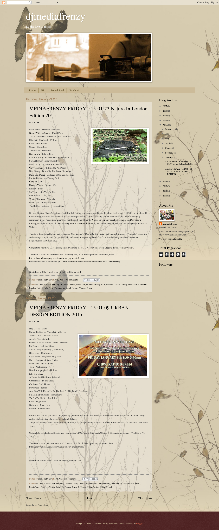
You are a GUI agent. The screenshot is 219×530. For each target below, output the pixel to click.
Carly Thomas (36, 167)
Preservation (59, 288)
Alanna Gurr (49, 483)
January (168, 157)
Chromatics (91, 483)
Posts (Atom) (43, 504)
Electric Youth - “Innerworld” (119, 247)
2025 (165, 106)
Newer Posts (33, 498)
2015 (165, 124)
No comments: (72, 279)
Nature (40, 288)
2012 (165, 190)
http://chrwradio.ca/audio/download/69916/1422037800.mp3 (92, 261)
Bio (43, 90)
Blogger (139, 523)
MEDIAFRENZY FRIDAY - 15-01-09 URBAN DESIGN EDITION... (179, 171)
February (169, 152)
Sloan (74, 487)
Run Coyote (34, 153)
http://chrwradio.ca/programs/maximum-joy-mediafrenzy (56, 258)
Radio (32, 90)
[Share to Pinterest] (98, 280)
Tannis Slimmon (37, 199)
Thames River (85, 288)
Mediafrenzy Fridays (38, 487)
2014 (165, 181)
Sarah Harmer (72, 288)
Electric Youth (36, 185)
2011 (165, 195)
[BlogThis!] (88, 280)
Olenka (51, 487)
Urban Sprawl (106, 487)
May (167, 138)
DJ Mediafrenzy (93, 284)
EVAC (137, 483)
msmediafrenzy (170, 223)
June (167, 133)
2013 (165, 186)
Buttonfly (60, 483)
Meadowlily (133, 284)
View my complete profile (170, 238)
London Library (120, 284)
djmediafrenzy (55, 16)
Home (89, 498)
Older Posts (145, 498)
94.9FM (39, 284)
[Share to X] (91, 280)
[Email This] (85, 280)
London (109, 284)
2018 (165, 110)
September (170, 129)
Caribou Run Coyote (53, 284)
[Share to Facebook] (94, 280)
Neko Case (34, 202)
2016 (165, 120)
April (167, 143)
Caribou (33, 181)
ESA (103, 284)
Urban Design (93, 487)
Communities (104, 483)
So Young (82, 487)
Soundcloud (57, 90)
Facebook (74, 90)
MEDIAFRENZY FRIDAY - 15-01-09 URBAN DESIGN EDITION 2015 (79, 311)
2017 (165, 115)
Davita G (115, 483)
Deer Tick (80, 284)
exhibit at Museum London (82, 223)
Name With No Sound (39, 133)
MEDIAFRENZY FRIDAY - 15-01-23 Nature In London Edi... (179, 162)
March (168, 147)
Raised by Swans (63, 487)
